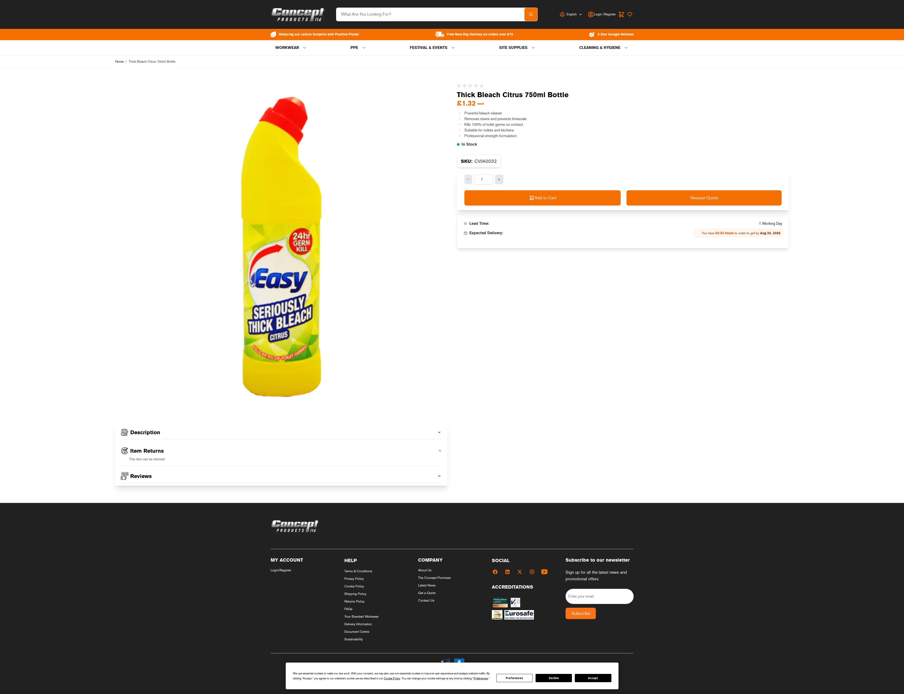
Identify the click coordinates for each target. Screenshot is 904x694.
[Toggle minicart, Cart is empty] (621, 14)
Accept (593, 678)
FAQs (348, 609)
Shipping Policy (355, 594)
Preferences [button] (481, 678)
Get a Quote (427, 593)
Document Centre (356, 632)
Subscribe (580, 613)
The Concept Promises (434, 578)
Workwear (287, 47)
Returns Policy (354, 601)
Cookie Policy (354, 586)
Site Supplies (513, 47)
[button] (471, 86)
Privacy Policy (354, 579)
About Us (425, 570)
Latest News (427, 585)
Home (119, 62)
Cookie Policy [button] (392, 678)
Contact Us (426, 601)
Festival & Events (428, 47)
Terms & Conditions (358, 571)
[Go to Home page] (298, 14)
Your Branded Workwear (361, 617)
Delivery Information (358, 624)
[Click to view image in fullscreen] (281, 247)
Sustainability (353, 639)
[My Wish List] (630, 14)
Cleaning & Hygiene (599, 47)
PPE (354, 47)
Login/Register (281, 570)
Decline (554, 678)
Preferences (514, 678)
